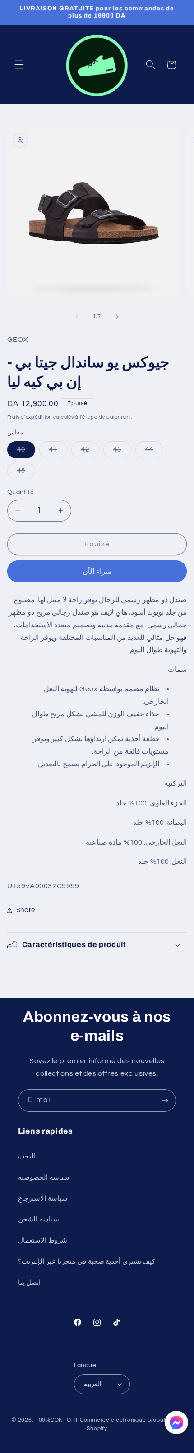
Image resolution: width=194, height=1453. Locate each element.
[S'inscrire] (165, 1100)
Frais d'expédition (29, 417)
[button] (19, 64)
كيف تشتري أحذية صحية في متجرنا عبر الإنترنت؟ (86, 1261)
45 (26, 473)
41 (58, 452)
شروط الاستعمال (42, 1240)
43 (122, 452)
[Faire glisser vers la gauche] (77, 316)
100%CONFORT (57, 1419)
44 (154, 452)
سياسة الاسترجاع (43, 1198)
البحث (27, 1156)
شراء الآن (97, 571)
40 (26, 452)
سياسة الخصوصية (43, 1177)
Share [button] (25, 910)
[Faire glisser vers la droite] (117, 316)
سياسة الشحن (38, 1219)
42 (90, 452)
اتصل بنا (29, 1282)
